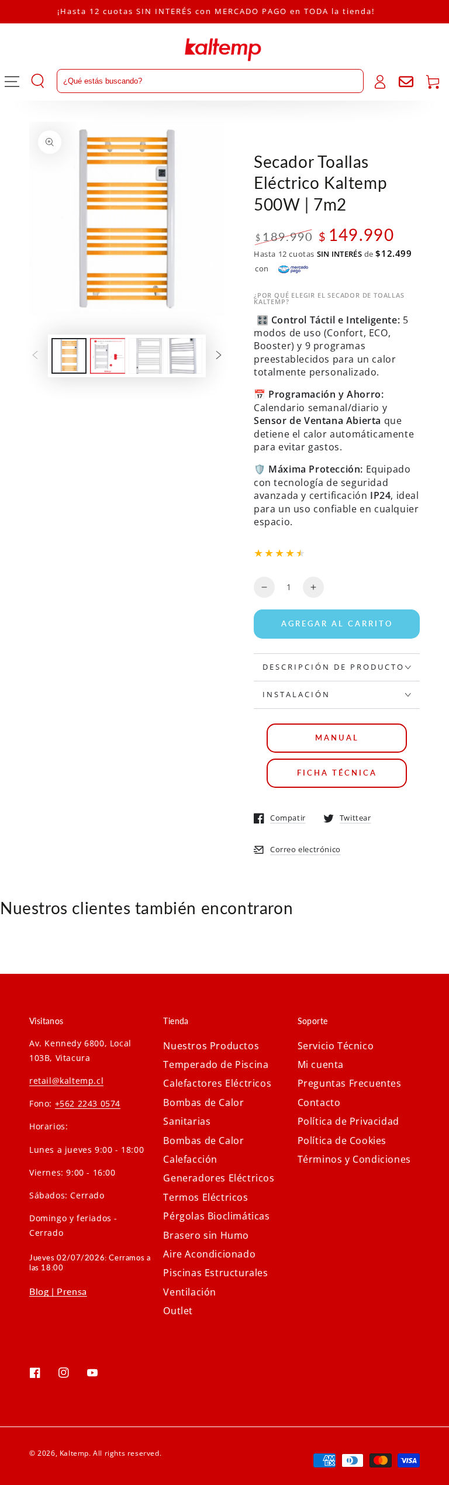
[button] (197, 81)
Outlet (178, 1310)
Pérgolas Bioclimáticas (216, 1216)
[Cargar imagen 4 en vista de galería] (184, 356)
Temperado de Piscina (215, 1064)
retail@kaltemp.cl (66, 1080)
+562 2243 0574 (87, 1103)
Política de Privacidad (348, 1121)
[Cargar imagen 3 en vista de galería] (146, 356)
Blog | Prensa (58, 1291)
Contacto (319, 1102)
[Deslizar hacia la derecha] (219, 355)
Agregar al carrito (337, 623)
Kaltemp (74, 1453)
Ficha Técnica (337, 772)
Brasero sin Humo (206, 1235)
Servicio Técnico (336, 1045)
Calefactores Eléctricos (217, 1083)
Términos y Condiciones (354, 1159)
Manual (337, 737)
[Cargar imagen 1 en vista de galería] (69, 356)
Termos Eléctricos (205, 1197)
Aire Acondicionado (209, 1254)
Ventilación (189, 1292)
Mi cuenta (321, 1064)
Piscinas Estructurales (215, 1272)
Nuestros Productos (211, 1045)
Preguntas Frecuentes (350, 1083)
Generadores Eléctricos (218, 1178)
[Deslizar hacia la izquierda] (35, 355)
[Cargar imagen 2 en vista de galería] (107, 356)
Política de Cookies (342, 1140)
